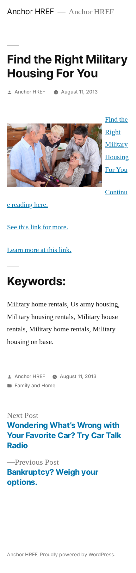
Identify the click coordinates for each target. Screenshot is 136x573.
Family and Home (35, 386)
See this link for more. (37, 227)
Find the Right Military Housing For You (117, 144)
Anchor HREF (30, 11)
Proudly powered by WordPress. (77, 555)
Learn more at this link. (39, 249)
